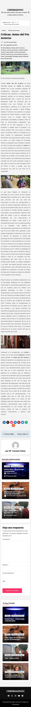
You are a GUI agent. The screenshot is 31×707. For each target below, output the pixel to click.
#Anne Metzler (7, 48)
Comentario (6, 539)
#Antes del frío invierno (18, 48)
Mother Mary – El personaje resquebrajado (14, 470)
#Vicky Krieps (8, 58)
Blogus (24, 702)
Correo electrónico (8, 573)
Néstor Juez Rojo (12, 473)
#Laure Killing (18, 54)
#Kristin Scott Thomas (7, 54)
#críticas (3, 50)
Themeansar (15, 704)
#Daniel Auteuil (23, 50)
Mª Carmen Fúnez (12, 42)
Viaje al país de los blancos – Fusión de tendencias (14, 493)
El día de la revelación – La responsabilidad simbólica (14, 676)
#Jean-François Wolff (7, 52)
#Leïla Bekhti (8, 56)
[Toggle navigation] (2, 12)
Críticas (4, 30)
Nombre (5, 565)
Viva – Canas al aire (11, 510)
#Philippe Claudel (18, 56)
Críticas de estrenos (14, 30)
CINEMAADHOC (15, 10)
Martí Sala (10, 495)
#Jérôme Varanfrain (20, 52)
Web (3, 581)
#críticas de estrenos (13, 50)
